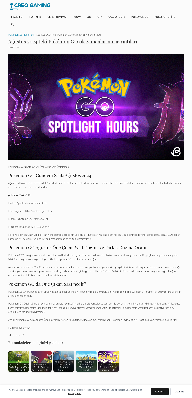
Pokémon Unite (164, 16)
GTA (99, 16)
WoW (77, 16)
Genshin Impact (57, 16)
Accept (159, 391)
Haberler (17, 16)
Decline (179, 391)
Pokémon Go (139, 16)
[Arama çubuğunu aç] (12, 24)
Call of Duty (116, 16)
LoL (89, 16)
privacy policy (75, 393)
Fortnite (35, 16)
